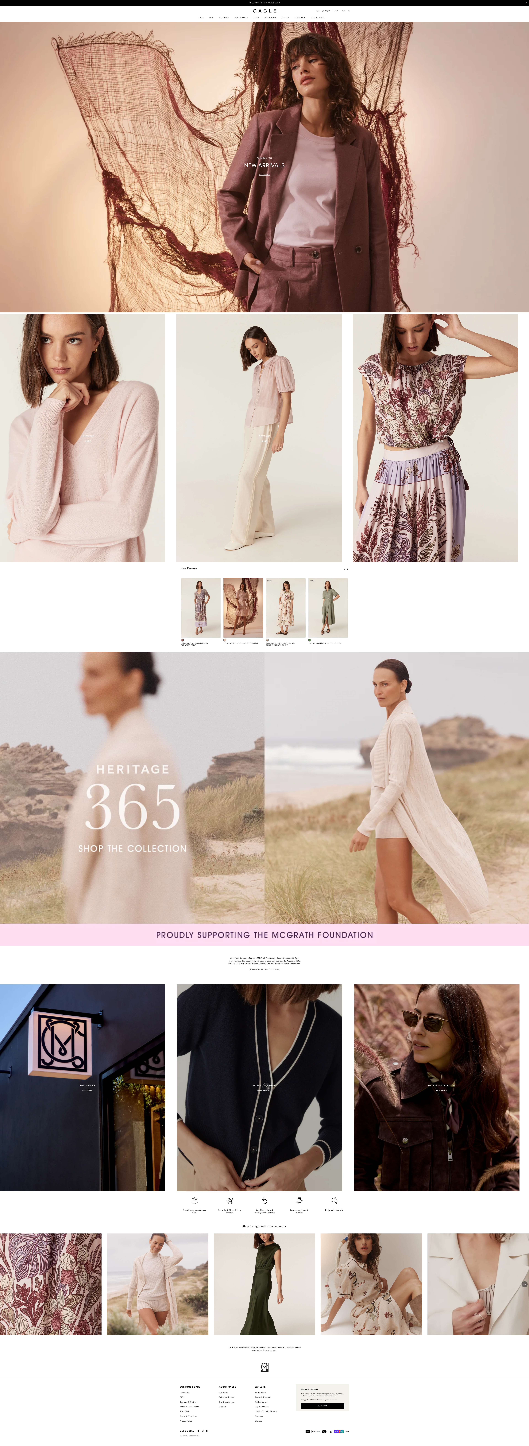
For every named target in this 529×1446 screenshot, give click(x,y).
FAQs (182, 1397)
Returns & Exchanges (189, 1407)
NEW (211, 19)
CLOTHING (224, 19)
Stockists (259, 1416)
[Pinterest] (207, 1431)
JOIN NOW (322, 1406)
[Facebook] (198, 1431)
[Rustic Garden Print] (267, 640)
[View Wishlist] (318, 11)
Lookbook (300, 19)
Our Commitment (226, 1402)
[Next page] (348, 568)
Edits (256, 17)
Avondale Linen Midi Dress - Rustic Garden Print (280, 644)
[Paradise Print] (182, 640)
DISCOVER (264, 174)
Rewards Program (263, 1397)
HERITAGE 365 (317, 19)
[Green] (310, 640)
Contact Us (185, 1392)
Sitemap (258, 1421)
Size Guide (185, 1411)
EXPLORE (260, 1387)
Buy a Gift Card (262, 1407)
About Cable (227, 1387)
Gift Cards (270, 19)
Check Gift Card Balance (266, 1411)
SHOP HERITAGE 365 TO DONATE (264, 969)
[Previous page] (344, 568)
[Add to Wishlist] (219, 645)
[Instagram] (203, 1431)
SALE (201, 19)
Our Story (223, 1392)
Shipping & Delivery (189, 1402)
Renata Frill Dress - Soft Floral (240, 643)
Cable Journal (261, 1402)
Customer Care (190, 1387)
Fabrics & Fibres (226, 1397)
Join (336, 11)
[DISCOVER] (87, 1087)
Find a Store (260, 1392)
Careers (222, 1407)
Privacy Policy (186, 1421)
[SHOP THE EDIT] (264, 1087)
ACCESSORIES (241, 19)
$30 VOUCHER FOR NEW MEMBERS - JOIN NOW (264, 3)
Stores (285, 19)
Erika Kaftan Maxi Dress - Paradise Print (194, 644)
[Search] (349, 11)
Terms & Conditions (188, 1416)
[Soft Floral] (225, 640)
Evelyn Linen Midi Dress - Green (325, 643)
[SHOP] (88, 438)
